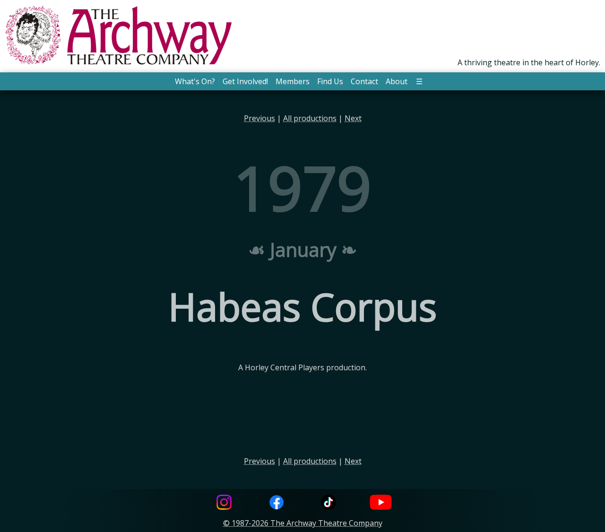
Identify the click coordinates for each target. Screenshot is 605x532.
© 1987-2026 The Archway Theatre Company (302, 523)
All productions (310, 118)
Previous (259, 118)
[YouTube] (381, 503)
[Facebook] (276, 503)
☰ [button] (419, 81)
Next (353, 118)
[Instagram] (224, 503)
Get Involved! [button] (245, 81)
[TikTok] (328, 503)
